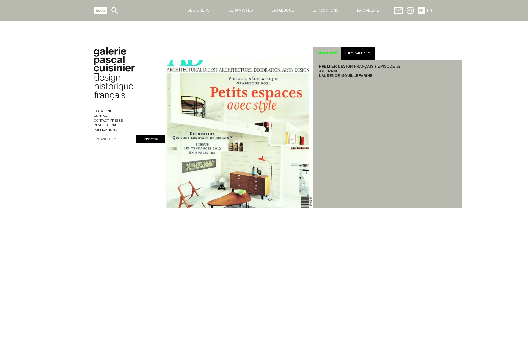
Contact (101, 115)
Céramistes (240, 10)
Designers (198, 10)
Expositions (325, 10)
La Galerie (103, 111)
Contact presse (108, 120)
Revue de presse (109, 125)
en (429, 11)
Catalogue (282, 10)
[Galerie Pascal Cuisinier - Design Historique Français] (114, 99)
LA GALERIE (368, 10)
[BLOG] (100, 10)
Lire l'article (357, 53)
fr (421, 11)
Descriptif (327, 53)
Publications (105, 130)
